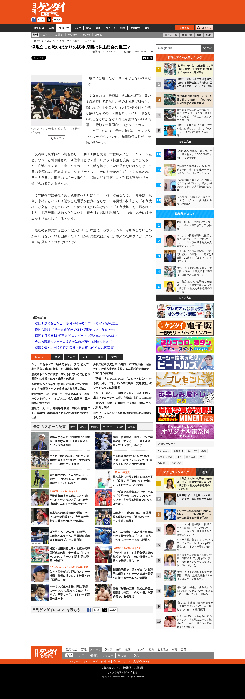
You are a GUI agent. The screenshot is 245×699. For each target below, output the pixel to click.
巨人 (119, 154)
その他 (119, 426)
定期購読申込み (141, 661)
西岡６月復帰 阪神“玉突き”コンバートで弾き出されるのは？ (76, 335)
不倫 (203, 451)
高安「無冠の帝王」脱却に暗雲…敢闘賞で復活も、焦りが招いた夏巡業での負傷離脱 (133, 592)
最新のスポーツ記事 (49, 427)
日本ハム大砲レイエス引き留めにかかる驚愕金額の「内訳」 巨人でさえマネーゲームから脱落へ (133, 535)
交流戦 (39, 154)
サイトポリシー (72, 661)
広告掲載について (111, 667)
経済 (88, 28)
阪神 (44, 195)
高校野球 (178, 451)
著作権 (116, 661)
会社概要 (127, 667)
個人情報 (105, 661)
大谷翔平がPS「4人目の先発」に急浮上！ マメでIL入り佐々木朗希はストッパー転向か (69, 478)
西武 (96, 236)
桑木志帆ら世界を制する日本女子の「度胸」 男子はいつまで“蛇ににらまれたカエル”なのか (133, 480)
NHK (179, 457)
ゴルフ (83, 426)
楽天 (41, 172)
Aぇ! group (163, 451)
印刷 (149, 58)
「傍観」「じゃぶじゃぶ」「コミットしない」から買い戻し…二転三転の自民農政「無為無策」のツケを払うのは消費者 (122, 383)
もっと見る (185, 141)
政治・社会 (41, 357)
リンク (126, 661)
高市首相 (191, 457)
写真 (174, 649)
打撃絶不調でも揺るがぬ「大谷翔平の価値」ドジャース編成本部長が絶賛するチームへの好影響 (133, 573)
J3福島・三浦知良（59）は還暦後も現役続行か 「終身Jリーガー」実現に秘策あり (132, 516)
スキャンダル (165, 457)
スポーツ (64, 28)
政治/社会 (39, 28)
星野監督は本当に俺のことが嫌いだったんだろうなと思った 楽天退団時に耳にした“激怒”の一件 (70, 499)
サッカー (107, 426)
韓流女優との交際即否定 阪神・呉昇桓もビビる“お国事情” (74, 347)
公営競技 (135, 28)
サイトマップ (90, 661)
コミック (110, 28)
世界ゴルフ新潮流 (121, 472)
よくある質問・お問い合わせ (122, 672)
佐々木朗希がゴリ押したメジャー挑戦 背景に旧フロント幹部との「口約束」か (70, 575)
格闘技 (94, 426)
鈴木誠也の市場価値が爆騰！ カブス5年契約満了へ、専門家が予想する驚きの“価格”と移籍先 (69, 516)
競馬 (122, 28)
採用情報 (138, 667)
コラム (131, 426)
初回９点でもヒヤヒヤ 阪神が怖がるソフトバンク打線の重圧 (76, 323)
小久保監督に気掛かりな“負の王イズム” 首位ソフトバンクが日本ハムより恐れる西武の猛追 (132, 459)
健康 (98, 28)
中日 (80, 160)
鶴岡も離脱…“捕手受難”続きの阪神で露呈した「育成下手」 (76, 329)
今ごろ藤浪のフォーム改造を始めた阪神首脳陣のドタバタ (75, 341)
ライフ (77, 28)
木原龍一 (162, 462)
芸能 (51, 28)
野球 (99, 125)
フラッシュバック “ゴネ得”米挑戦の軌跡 (69, 567)
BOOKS (114, 357)
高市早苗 (176, 462)
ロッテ (107, 95)
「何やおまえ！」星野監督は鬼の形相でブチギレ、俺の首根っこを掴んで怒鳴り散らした (133, 556)
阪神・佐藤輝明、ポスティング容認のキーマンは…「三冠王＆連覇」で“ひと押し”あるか (133, 441)
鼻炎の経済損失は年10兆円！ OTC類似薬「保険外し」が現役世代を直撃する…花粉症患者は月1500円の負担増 (122, 369)
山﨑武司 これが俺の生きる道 (64, 491)
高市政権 (192, 451)
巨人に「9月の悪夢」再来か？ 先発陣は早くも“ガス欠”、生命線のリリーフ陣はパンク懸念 (70, 459)
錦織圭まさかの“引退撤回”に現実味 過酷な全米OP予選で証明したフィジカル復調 (70, 441)
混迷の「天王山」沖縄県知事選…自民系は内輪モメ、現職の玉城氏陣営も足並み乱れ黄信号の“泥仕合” (60, 413)
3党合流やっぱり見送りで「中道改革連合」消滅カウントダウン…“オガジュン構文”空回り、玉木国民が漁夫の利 (60, 398)
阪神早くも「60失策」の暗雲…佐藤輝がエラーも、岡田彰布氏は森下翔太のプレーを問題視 (70, 535)
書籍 (147, 28)
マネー (86, 357)
